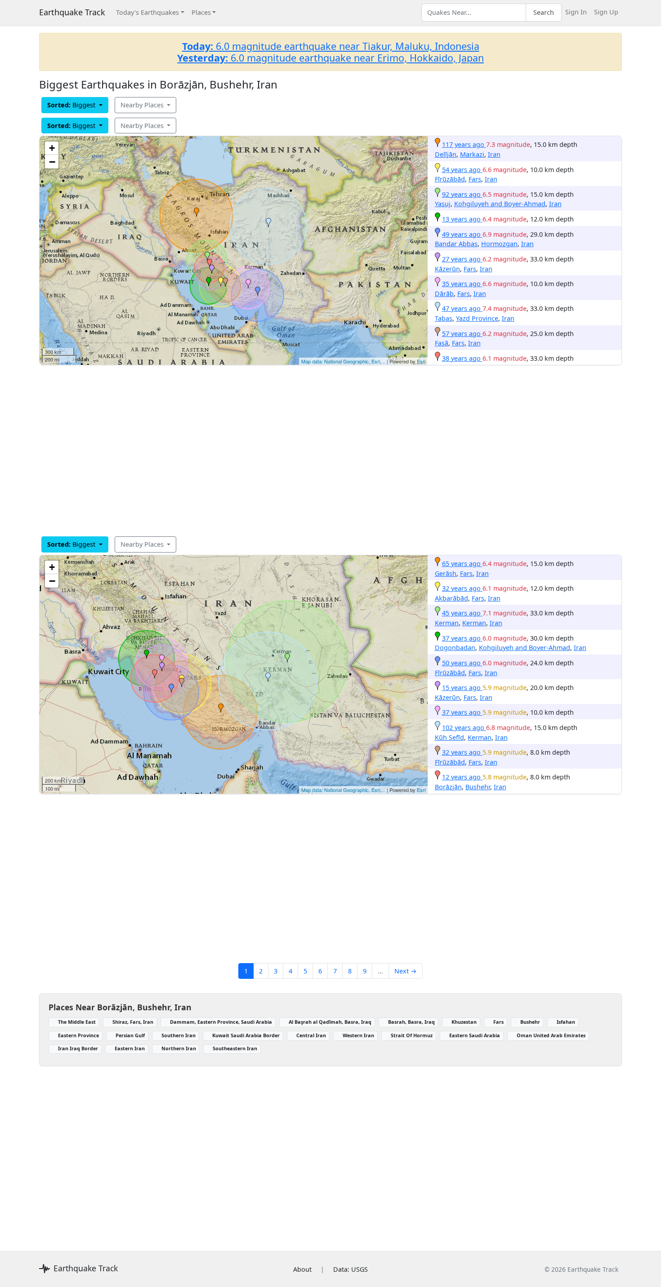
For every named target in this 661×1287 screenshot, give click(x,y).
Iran (494, 154)
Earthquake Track (72, 12)
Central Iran (311, 1035)
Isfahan (566, 1021)
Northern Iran (178, 1048)
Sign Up (606, 12)
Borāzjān (448, 787)
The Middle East (77, 1021)
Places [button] (201, 12)
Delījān (445, 154)
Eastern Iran (130, 1048)
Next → (405, 971)
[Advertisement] (309, 450)
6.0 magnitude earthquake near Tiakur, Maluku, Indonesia (330, 46)
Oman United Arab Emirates (551, 1035)
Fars (475, 179)
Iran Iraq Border (78, 1048)
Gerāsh (445, 573)
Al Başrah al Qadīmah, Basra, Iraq (330, 1021)
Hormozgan (499, 243)
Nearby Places (143, 105)
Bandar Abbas (456, 243)
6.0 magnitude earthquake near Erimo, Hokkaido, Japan (330, 57)
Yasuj (443, 203)
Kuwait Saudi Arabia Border (246, 1035)
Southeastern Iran (235, 1048)
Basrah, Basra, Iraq (411, 1021)
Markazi (472, 154)
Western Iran (358, 1035)
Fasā (441, 343)
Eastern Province (78, 1035)
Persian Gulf (130, 1035)
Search (543, 12)
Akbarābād (451, 598)
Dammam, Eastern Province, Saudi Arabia (221, 1021)
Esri (421, 361)
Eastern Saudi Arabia (474, 1035)
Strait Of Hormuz (412, 1035)
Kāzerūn (447, 269)
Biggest (72, 105)
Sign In (576, 12)
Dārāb (444, 293)
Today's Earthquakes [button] (147, 12)
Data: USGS (350, 1269)
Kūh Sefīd (449, 737)
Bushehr (477, 787)
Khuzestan (464, 1021)
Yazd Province (477, 318)
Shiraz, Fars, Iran (132, 1021)
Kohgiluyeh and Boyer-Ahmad (499, 203)
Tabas (443, 318)
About (302, 1269)
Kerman (447, 623)
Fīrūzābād (450, 179)
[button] (196, 212)
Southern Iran (178, 1035)
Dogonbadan (455, 647)
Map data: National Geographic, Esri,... (343, 361)
